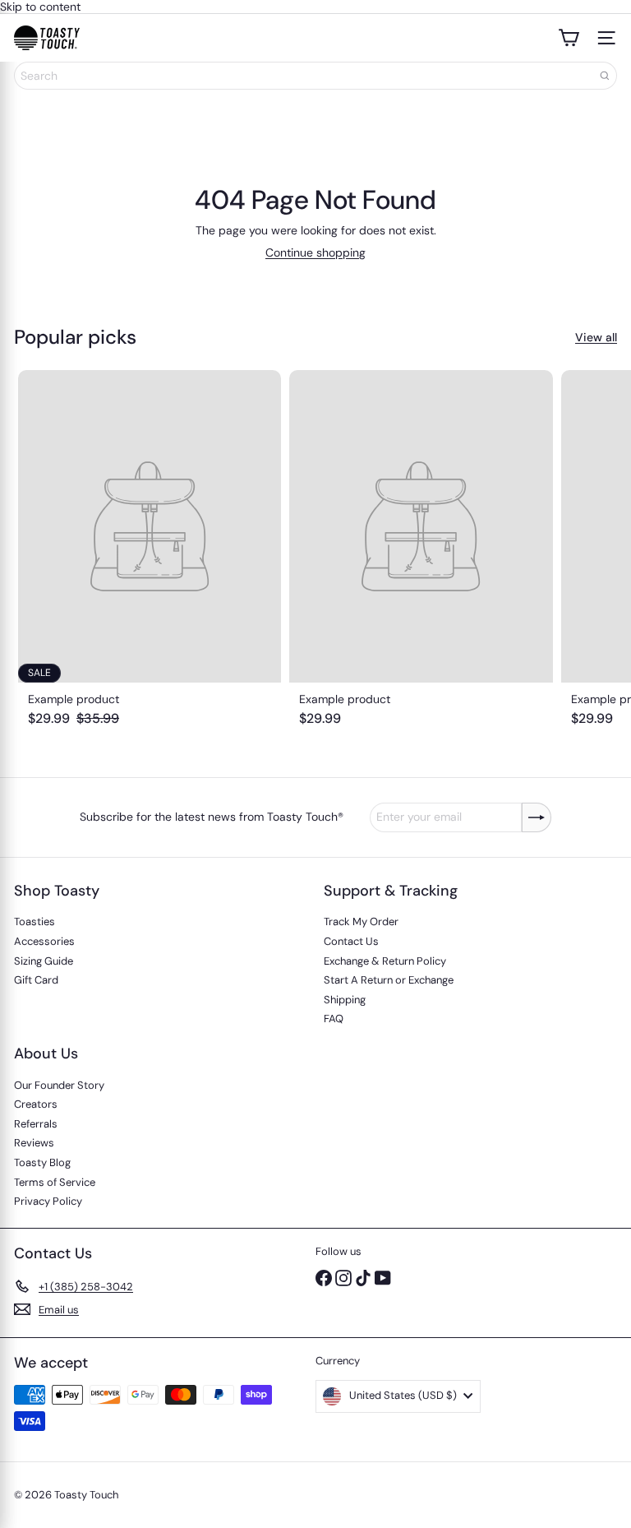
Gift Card (36, 980)
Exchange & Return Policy (385, 961)
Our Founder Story (59, 1085)
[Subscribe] (536, 817)
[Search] (604, 76)
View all (596, 338)
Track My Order (361, 921)
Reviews (34, 1143)
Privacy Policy (48, 1201)
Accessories (44, 941)
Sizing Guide (43, 961)
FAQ (333, 1019)
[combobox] (315, 76)
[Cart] (568, 38)
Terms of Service (54, 1182)
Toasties (34, 921)
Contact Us (351, 941)
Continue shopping (315, 252)
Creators (36, 1104)
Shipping (345, 1000)
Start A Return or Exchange (389, 980)
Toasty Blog (42, 1162)
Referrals (36, 1124)
